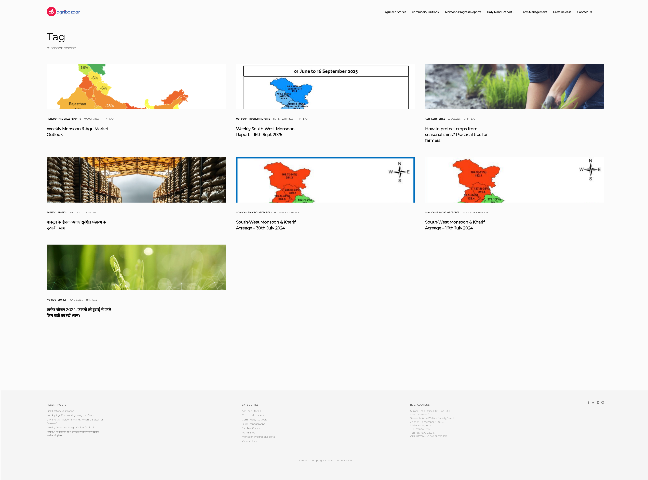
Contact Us (584, 12)
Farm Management (534, 12)
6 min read (468, 119)
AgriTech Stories (395, 12)
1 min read (107, 119)
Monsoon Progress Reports (463, 12)
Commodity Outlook (425, 12)
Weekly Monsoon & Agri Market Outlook (70, 458)
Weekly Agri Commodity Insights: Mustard (72, 446)
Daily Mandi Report (499, 12)
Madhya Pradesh (252, 459)
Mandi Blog (248, 463)
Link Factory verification (60, 441)
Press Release (562, 12)
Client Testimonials (253, 446)
